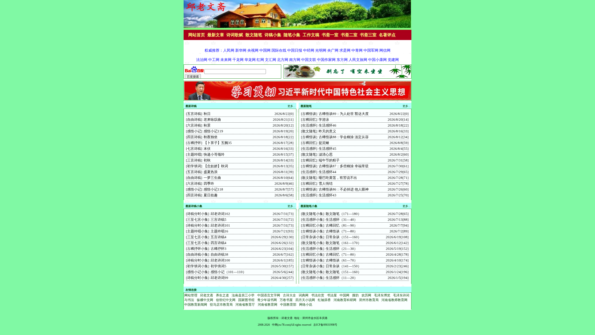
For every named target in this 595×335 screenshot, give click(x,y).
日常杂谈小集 (312, 237)
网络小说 (305, 304)
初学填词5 (218, 266)
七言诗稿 (194, 149)
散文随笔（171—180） (343, 214)
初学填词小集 (197, 266)
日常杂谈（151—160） (343, 237)
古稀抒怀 (194, 143)
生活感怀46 (327, 125)
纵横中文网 (205, 300)
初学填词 (194, 166)
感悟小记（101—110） (228, 272)
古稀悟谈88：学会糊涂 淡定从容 (344, 137)
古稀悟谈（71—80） (341, 231)
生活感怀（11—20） (341, 278)
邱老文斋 (206, 295)
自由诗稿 (194, 119)
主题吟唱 (194, 154)
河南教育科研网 (345, 300)
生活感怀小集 (312, 219)
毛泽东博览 (382, 295)
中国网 (344, 295)
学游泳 (324, 119)
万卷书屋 (286, 300)
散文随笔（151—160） (343, 272)
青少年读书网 (267, 300)
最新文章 (215, 35)
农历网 (366, 295)
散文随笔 (253, 35)
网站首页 (196, 35)
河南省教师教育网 (394, 300)
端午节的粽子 (329, 160)
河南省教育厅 (245, 304)
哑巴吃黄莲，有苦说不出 (338, 178)
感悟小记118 (213, 189)
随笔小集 (292, 35)
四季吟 (209, 183)
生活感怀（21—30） (341, 249)
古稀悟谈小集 (312, 231)
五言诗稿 (194, 114)
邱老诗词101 (220, 225)
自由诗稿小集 (197, 254)
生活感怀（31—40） (341, 219)
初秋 (207, 160)
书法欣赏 (317, 295)
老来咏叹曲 (212, 119)
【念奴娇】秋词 (216, 166)
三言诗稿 (194, 160)
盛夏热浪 (211, 172)
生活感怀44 (327, 172)
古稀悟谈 (309, 114)
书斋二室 (349, 35)
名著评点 (387, 35)
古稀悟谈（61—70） (341, 260)
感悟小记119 (213, 131)
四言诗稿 (194, 137)
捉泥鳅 (324, 143)
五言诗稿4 (218, 237)
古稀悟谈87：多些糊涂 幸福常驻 (344, 166)
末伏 (207, 149)
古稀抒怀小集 (197, 249)
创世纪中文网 (225, 300)
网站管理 (190, 295)
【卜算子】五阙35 (218, 143)
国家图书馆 (246, 300)
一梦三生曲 (212, 178)
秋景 (207, 125)
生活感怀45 (327, 149)
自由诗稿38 (219, 254)
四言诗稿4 (218, 243)
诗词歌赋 (234, 35)
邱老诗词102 (220, 214)
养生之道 (222, 295)
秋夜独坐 (211, 137)
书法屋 (332, 295)
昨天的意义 (327, 131)
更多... (406, 106)
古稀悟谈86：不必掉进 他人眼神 (344, 189)
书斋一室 (330, 35)
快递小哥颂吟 (214, 154)
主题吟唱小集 (197, 231)
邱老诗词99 (219, 278)
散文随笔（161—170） (343, 243)
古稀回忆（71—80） (341, 254)
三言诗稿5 (218, 219)
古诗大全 (289, 295)
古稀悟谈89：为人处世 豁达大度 (344, 114)
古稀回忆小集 (312, 225)
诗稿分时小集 (197, 214)
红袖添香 (324, 300)
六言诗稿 (194, 125)
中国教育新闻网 (195, 304)
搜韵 (355, 295)
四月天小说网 (305, 300)
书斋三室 (368, 35)
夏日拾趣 (211, 195)
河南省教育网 (267, 304)
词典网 (303, 295)
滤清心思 (326, 154)
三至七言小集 (197, 219)
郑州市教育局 (369, 300)
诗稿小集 (272, 35)
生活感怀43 (327, 195)
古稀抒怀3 (218, 249)
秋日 (207, 114)
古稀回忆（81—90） (341, 225)
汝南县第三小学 (243, 295)
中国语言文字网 (268, 295)
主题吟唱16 (219, 231)
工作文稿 (311, 35)
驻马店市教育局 (221, 304)
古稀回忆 (309, 119)
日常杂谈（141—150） (343, 266)
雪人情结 (326, 183)
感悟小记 (194, 131)
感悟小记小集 (197, 272)
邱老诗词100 (220, 260)
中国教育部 (288, 304)
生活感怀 (309, 125)
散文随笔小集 (312, 214)
